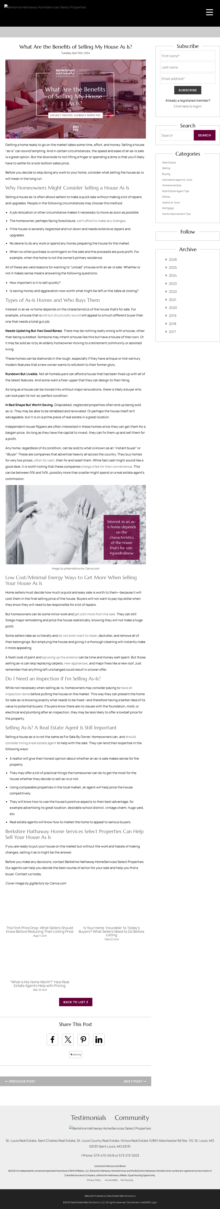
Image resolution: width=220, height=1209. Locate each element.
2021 (172, 299)
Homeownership (171, 185)
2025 (173, 267)
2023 (173, 283)
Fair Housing (127, 1180)
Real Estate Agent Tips (175, 191)
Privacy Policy (94, 1180)
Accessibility (111, 1180)
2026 (173, 259)
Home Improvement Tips (176, 214)
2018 (172, 323)
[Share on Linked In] (99, 1039)
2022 (173, 291)
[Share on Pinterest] (83, 1039)
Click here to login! (188, 106)
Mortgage (168, 208)
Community (132, 1118)
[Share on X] (68, 1039)
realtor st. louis (171, 202)
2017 (172, 331)
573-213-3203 (129, 1155)
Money (166, 196)
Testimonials (88, 1118)
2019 (172, 315)
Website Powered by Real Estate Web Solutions (110, 1195)
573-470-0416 (104, 1155)
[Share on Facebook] (52, 1039)
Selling (77, 1054)
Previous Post (21, 1081)
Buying (166, 174)
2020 (173, 307)
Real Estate (169, 162)
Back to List (74, 1002)
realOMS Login (149, 1202)
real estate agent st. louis (177, 180)
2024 (173, 275)
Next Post (133, 1081)
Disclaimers (133, 1202)
